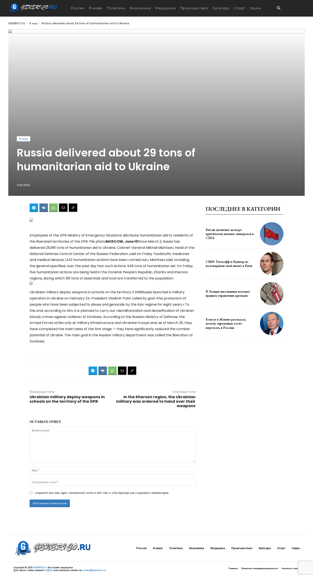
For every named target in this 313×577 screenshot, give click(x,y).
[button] (278, 8)
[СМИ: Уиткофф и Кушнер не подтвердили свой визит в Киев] (271, 263)
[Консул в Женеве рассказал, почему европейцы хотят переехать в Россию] (271, 323)
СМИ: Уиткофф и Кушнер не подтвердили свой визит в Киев (229, 263)
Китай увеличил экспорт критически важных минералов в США (230, 234)
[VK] (43, 207)
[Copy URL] (73, 207)
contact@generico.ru (94, 570)
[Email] (63, 207)
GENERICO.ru (17, 23)
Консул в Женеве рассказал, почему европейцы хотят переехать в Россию (226, 323)
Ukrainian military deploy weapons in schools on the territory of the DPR (67, 399)
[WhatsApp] (53, 207)
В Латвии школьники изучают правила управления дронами (228, 293)
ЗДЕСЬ (49, 570)
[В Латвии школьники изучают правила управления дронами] (271, 293)
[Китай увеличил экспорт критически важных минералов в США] (271, 234)
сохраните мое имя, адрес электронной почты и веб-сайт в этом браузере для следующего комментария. (102, 493)
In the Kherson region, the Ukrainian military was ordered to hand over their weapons (155, 401)
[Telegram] (34, 207)
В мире (33, 23)
